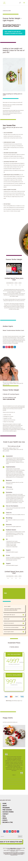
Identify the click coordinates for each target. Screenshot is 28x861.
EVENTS (5, 821)
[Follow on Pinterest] (9, 347)
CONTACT (5, 815)
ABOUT (5, 807)
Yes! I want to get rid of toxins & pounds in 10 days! (13, 32)
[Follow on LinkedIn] (15, 347)
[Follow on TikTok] (15, 833)
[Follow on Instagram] (7, 347)
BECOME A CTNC (8, 823)
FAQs (4, 817)
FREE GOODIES (7, 811)
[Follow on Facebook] (4, 347)
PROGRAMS (6, 809)
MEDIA (5, 819)
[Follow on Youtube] (12, 347)
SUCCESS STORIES (8, 813)
